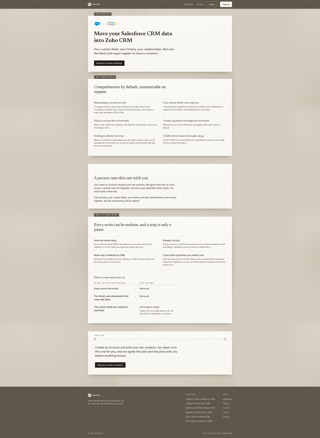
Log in (211, 4)
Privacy (226, 417)
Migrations (189, 4)
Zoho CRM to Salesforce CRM (199, 421)
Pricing (200, 4)
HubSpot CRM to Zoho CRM (198, 403)
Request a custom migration (109, 63)
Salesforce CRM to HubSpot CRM (200, 408)
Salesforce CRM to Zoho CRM (199, 412)
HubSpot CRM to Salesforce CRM (200, 399)
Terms (225, 412)
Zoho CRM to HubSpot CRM (198, 417)
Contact (226, 408)
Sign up (226, 4)
